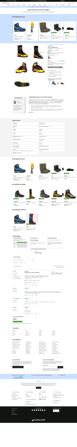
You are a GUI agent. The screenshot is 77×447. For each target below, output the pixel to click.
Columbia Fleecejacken (42, 349)
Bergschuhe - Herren (61, 44)
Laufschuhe (27, 348)
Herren (50, 44)
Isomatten (14, 350)
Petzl (53, 335)
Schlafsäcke (14, 353)
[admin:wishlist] (63, 67)
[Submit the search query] (65, 3)
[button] (22, 52)
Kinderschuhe (28, 350)
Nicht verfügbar (55, 67)
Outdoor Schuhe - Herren (55, 44)
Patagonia (14, 330)
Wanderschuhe (28, 345)
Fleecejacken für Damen (16, 344)
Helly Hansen (28, 334)
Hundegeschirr (54, 345)
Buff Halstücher (54, 350)
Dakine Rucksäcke (42, 353)
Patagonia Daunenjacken (56, 353)
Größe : (49, 60)
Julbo (53, 330)
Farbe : (51, 55)
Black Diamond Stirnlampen (43, 350)
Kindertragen (28, 353)
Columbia (40, 331)
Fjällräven (40, 330)
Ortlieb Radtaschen (55, 348)
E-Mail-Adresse (45, 365)
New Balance (54, 331)
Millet (26, 331)
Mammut (40, 335)
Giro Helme (54, 343)
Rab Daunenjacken (55, 344)
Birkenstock (54, 334)
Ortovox (13, 331)
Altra (26, 330)
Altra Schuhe (54, 349)
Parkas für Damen (15, 343)
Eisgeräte (27, 344)
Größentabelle (62, 60)
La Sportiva (50, 46)
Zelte (13, 349)
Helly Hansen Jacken (42, 348)
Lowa (13, 335)
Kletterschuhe (28, 349)
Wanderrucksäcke (28, 343)
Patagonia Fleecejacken (42, 345)
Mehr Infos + (31, 112)
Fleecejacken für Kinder (42, 343)
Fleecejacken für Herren (16, 348)
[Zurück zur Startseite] (48, 44)
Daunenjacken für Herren (16, 345)
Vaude (40, 334)
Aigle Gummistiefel (42, 344)
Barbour (27, 335)
